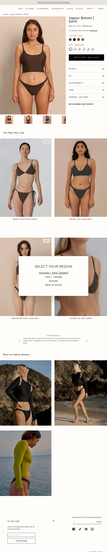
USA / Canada (53, 276)
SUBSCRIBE (21, 541)
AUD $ (89, 8)
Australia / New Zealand (53, 272)
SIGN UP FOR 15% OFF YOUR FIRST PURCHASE (53, 2)
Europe (53, 280)
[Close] (54, 520)
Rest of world (53, 284)
